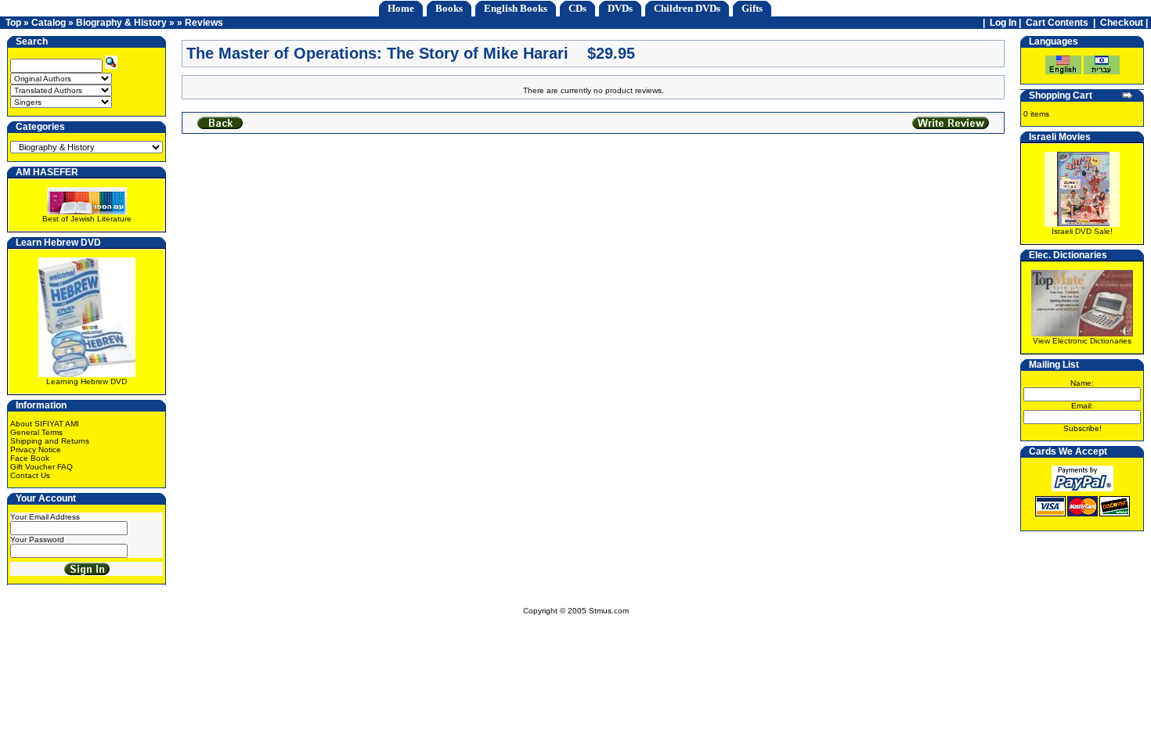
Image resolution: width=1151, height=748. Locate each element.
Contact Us (30, 475)
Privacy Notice (35, 449)
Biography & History (121, 22)
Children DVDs (687, 8)
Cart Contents (1057, 22)
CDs (577, 8)
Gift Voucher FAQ (41, 466)
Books (449, 8)
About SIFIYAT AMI (44, 423)
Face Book (29, 458)
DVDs (620, 8)
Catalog (48, 22)
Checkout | (1125, 22)
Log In (1003, 22)
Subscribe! (1082, 428)
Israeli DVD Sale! (1082, 231)
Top (13, 22)
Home (401, 8)
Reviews (204, 22)
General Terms (36, 432)
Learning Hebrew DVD (86, 381)
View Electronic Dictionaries (1082, 340)
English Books (515, 8)
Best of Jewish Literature (87, 218)
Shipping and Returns (49, 441)
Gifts (752, 8)
